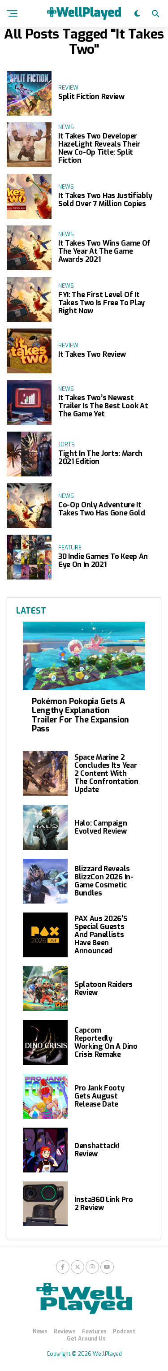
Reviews (65, 1331)
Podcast (124, 1331)
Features (94, 1331)
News (40, 1331)
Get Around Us (86, 1338)
